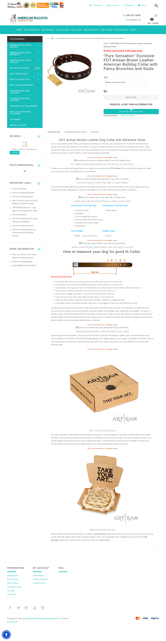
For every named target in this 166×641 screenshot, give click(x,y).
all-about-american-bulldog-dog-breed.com (41, 618)
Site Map (10, 591)
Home (47, 38)
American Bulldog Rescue (22, 196)
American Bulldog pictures (22, 226)
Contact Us (135, 20)
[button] (156, 6)
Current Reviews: (111, 116)
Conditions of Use (14, 587)
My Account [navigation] (114, 5)
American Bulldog (19, 189)
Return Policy (12, 583)
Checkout (130, 5)
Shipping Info (12, 575)
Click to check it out (131, 112)
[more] (14, 152)
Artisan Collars (52, 38)
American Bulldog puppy (22, 262)
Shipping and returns (76, 132)
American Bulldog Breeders (23, 193)
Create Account (39, 583)
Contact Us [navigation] (97, 5)
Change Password (40, 579)
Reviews (95, 132)
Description (54, 132)
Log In (143, 5)
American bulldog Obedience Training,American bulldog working (24, 233)
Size (106, 77)
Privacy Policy (12, 579)
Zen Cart (13, 622)
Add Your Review (128, 116)
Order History (38, 575)
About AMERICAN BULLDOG (24, 265)
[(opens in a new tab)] (102, 160)
